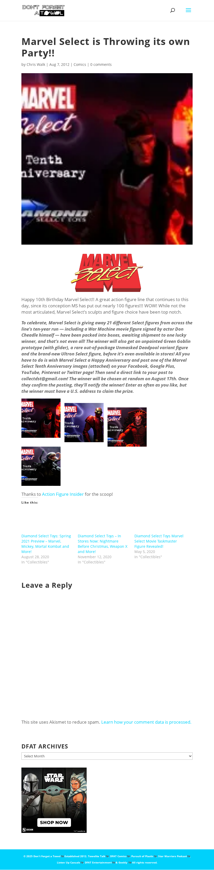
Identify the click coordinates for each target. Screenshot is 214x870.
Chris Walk (36, 64)
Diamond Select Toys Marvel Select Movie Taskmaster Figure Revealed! (158, 541)
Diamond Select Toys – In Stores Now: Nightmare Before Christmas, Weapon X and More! (102, 543)
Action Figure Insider (63, 494)
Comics (80, 64)
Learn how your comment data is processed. (146, 722)
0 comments (101, 64)
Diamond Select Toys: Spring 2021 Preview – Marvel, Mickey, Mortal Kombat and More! (46, 543)
